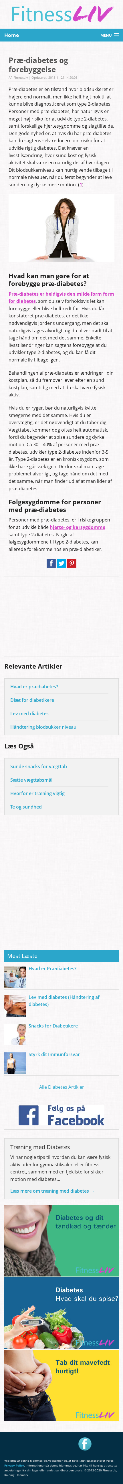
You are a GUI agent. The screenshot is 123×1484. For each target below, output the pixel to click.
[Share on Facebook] (51, 565)
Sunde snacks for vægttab (38, 766)
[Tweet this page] (61, 565)
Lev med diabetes (29, 713)
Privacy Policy (14, 1465)
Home (11, 35)
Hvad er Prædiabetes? (52, 968)
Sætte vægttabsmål (31, 780)
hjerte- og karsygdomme (77, 527)
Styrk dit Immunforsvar (54, 1054)
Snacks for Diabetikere (53, 1026)
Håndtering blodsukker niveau (43, 727)
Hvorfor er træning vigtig (37, 793)
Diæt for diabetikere (32, 700)
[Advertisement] (61, 616)
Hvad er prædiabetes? (34, 686)
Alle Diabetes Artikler (61, 1087)
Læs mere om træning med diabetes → (52, 1191)
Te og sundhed (26, 807)
